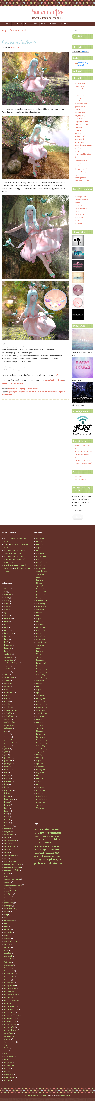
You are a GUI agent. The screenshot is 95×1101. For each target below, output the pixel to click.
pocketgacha (8, 894)
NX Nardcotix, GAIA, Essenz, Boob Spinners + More (14, 559)
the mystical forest (10, 1018)
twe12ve (7, 1048)
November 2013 (41, 743)
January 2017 (40, 630)
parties (6, 888)
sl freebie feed (79, 223)
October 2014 (40, 710)
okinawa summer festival (12, 867)
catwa (42, 832)
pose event (7, 897)
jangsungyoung (80, 116)
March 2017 (40, 624)
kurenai (7, 808)
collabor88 (7, 654)
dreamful (7, 687)
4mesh (6, 598)
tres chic (7, 1039)
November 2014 (41, 707)
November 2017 (41, 601)
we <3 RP (7, 1068)
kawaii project (8, 799)
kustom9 (7, 811)
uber (5, 1051)
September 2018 (41, 571)
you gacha (7, 1080)
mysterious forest (10, 855)
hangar (6, 772)
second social (79, 214)
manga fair (8, 832)
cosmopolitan (8, 660)
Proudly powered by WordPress (35, 1095)
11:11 (5, 592)
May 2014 (39, 725)
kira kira (7, 802)
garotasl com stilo (80, 107)
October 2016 (40, 639)
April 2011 (39, 784)
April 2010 (39, 805)
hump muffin (47, 11)
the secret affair (9, 1027)
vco (43, 863)
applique (7, 609)
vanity (6, 1060)
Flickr (27, 24)
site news (7, 944)
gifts (5, 755)
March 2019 (40, 553)
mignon (45, 850)
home (6, 784)
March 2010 (40, 808)
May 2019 (39, 547)
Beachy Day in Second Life (83, 451)
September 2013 (41, 749)
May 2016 (39, 654)
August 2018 (40, 574)
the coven (7, 980)
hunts (6, 787)
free (5, 731)
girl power (7, 758)
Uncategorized (9, 1057)
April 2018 (39, 586)
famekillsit (78, 101)
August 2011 (40, 772)
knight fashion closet (82, 121)
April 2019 (39, 550)
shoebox (7, 935)
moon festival (8, 849)
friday (57, 839)
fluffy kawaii (8, 728)
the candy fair (8, 971)
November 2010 (41, 799)
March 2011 (40, 787)
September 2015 (41, 678)
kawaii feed (78, 206)
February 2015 (41, 698)
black (35, 833)
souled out (7, 953)
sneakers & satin (80, 172)
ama (40, 829)
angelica (45, 829)
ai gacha (7, 601)
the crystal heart (9, 986)
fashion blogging (19, 389)
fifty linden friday (10, 722)
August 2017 (40, 610)
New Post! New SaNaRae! (83, 463)
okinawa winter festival (11, 870)
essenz (42, 839)
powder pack (8, 903)
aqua (5, 612)
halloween (42, 843)
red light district (9, 909)
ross (5, 917)
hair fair (7, 766)
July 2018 (39, 577)
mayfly (48, 846)
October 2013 (40, 746)
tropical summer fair (11, 1045)
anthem (6, 604)
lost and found (9, 826)
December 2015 (41, 669)
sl (52, 857)
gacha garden (8, 740)
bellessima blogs (80, 86)
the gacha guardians (11, 1009)
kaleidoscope (79, 118)
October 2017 (40, 604)
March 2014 (40, 731)
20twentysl (8, 595)
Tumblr (53, 24)
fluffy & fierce (9, 725)
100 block (7, 589)
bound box (7, 648)
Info (36, 24)
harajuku (7, 775)
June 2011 (39, 778)
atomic (52, 829)
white (55, 863)
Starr (6, 544)
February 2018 (41, 592)
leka (33, 392)
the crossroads (9, 983)
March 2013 (40, 767)
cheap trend (79, 89)
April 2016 (39, 657)
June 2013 (39, 758)
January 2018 (40, 595)
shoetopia (7, 938)
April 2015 (39, 693)
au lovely (7, 615)
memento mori (9, 835)
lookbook (7, 820)
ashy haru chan (80, 83)
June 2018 (39, 580)
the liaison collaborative (11, 1015)
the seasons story (10, 1024)
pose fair (7, 900)
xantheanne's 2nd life (82, 181)
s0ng (56, 853)
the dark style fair (10, 988)
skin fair (7, 947)
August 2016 (40, 645)
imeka (48, 842)
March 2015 (40, 695)
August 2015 (40, 681)
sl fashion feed (79, 217)
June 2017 (39, 615)
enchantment (8, 692)
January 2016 (40, 666)
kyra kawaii (78, 127)
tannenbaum (8, 965)
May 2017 (39, 618)
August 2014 (40, 716)
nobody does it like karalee (83, 145)
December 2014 (41, 704)
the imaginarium (9, 1012)
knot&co (7, 805)
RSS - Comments (80, 479)
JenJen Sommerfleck (11, 550)
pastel (38, 853)
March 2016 (40, 660)
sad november (9, 920)
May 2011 (39, 781)
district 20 (7, 681)
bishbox (6, 621)
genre (6, 752)
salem (6, 926)
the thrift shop (8, 1033)
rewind (6, 912)
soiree (6, 950)
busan (6, 651)
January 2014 (40, 737)
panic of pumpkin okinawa (13, 885)
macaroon (78, 133)
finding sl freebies (81, 104)
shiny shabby (8, 932)
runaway (49, 852)
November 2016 (41, 636)
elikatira (43, 836)
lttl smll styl (8, 829)
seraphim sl (78, 166)
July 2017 (39, 613)
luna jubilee (78, 130)
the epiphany (8, 997)
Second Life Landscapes (54, 380)
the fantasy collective (11, 1000)
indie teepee (8, 793)
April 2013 (39, 764)
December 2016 (41, 633)
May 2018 (39, 583)
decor (6, 675)
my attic (7, 852)
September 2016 (41, 642)
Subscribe (78, 517)
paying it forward (10, 891)
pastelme (78, 148)
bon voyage (8, 645)
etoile (6, 698)
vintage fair (8, 1063)
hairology (7, 769)
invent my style (80, 113)
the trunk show (9, 1036)
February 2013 (41, 769)
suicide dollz (8, 956)
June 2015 (39, 687)
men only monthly (10, 841)
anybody (7, 607)
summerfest (8, 959)
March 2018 (40, 589)
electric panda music (82, 98)
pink (42, 852)
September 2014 (41, 713)
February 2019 (41, 556)
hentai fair (7, 778)
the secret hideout (10, 1030)
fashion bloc (8, 713)
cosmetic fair (8, 657)
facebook (78, 36)
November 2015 (41, 672)
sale (5, 923)
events (10, 389)
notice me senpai (10, 861)
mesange (55, 846)
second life (40, 856)
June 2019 (39, 544)
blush (6, 639)
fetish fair (7, 719)
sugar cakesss (79, 175)
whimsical (7, 1071)
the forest (7, 1003)
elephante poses (12, 392)
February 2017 (41, 627)
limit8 (6, 814)
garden (6, 749)
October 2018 (40, 568)
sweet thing (49, 392)
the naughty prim (80, 178)
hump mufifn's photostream (83, 64)
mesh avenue (8, 843)
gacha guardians (9, 743)
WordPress (65, 24)
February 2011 (40, 790)
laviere (28, 392)
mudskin (56, 849)
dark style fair (8, 669)
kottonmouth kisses (81, 124)
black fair (7, 624)
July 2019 (39, 541)
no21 (5, 858)
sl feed (77, 220)
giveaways (7, 761)
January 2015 (40, 701)
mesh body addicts (10, 846)
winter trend (8, 1074)
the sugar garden (59, 392)
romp (6, 915)
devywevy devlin (80, 95)
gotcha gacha (8, 763)
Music (43, 24)
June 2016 (39, 651)
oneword (29, 389)
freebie (52, 840)
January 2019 (40, 559)
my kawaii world (80, 136)
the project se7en (10, 1021)
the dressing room (10, 995)
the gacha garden (10, 1006)
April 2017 (39, 621)
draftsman (7, 684)
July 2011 (39, 775)
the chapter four (9, 974)
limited (6, 817)
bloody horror (8, 633)
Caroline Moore (64, 1095)
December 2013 (41, 740)
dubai (6, 689)
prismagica (8, 906)
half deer (36, 843)
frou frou (7, 737)
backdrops (7, 618)
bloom (6, 636)
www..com (82, 62)
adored (36, 829)
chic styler (78, 92)
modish (50, 850)
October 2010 (40, 802)
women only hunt (10, 1077)
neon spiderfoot (80, 139)
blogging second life (81, 197)
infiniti (54, 843)
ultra (5, 1054)
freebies (7, 734)
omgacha (7, 873)
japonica (7, 796)
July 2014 (39, 719)
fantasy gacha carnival (11, 710)
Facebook (17, 24)
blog (5, 627)
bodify (6, 642)
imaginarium (8, 790)
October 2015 (40, 675)
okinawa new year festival (12, 864)
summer (36, 860)
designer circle (9, 678)
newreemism (79, 142)
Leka (57, 375)
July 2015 (39, 684)
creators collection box (11, 663)
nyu (35, 853)
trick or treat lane (10, 1042)
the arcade (36, 389)
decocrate (7, 672)
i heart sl (77, 203)
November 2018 (41, 565)
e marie (52, 836)
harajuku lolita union (81, 200)
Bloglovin (6, 24)
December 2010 (41, 796)
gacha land (7, 746)
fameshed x (8, 707)
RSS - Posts (78, 476)
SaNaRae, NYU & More (82, 460)
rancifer (77, 151)
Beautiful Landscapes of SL (12, 383)
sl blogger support (81, 169)
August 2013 (40, 752)
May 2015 (39, 690)
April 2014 (39, 728)
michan (38, 849)
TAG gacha (7, 962)
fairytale (22, 392)
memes (6, 838)
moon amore (39, 392)
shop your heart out (10, 941)
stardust (56, 856)
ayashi (57, 829)
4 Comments (7, 394)
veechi (48, 863)
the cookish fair (9, 977)
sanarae (7, 929)
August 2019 (40, 539)
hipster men (8, 781)
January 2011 (40, 793)
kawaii (38, 846)
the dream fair (9, 992)
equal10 (6, 695)
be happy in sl (79, 194)
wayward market (9, 1066)
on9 (5, 876)
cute (49, 832)
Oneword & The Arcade (19, 42)
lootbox (6, 823)
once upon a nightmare (12, 879)
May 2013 (39, 761)
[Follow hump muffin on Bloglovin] (80, 52)
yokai (60, 863)
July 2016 (39, 648)
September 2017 (41, 607)
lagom (44, 846)
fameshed (7, 704)
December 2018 (41, 562)
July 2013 (39, 755)
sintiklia (48, 857)
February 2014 (41, 734)
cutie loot (7, 666)
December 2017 (41, 598)
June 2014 (39, 722)
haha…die (78, 110)
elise (47, 836)
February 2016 (41, 663)
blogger (7, 630)
